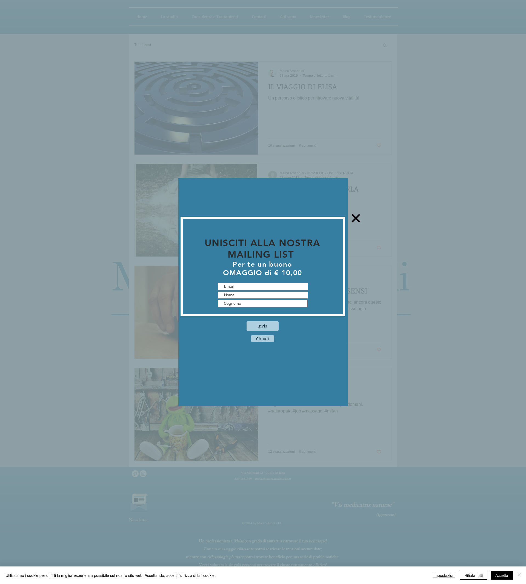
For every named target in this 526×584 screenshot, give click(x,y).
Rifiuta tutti (473, 575)
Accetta (501, 575)
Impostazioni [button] (444, 575)
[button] (262, 338)
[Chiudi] (519, 575)
